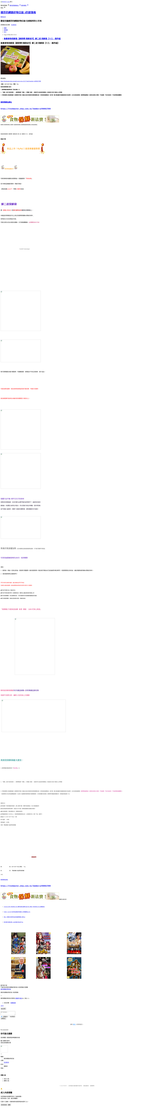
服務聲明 (92, 1085)
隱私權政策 (86, 1085)
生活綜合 (13, 25)
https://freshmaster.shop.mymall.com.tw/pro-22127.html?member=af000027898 (21, 81)
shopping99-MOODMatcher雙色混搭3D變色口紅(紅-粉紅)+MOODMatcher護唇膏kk (24, 906)
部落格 (6, 30)
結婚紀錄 (13, 1003)
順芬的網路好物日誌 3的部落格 (18, 12)
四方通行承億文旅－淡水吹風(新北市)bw (13, 922)
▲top (2, 1005)
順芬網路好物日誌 (6, 989)
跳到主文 (3, 17)
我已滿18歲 (4, 1104)
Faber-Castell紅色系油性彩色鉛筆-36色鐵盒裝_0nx (17, 911)
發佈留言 (3, 1018)
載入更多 (3, 1008)
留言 (21, 998)
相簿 (5, 28)
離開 (9, 1104)
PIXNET (65, 1085)
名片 (5, 32)
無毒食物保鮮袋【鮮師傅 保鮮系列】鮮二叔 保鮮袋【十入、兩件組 (32, 39)
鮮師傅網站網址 (6, 102)
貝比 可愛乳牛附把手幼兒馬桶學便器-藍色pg (14, 917)
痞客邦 (17, 998)
